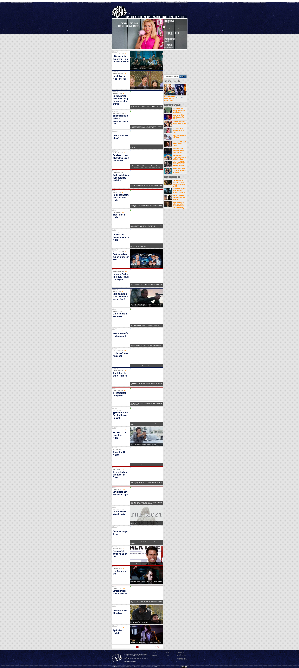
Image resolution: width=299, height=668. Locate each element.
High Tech (178, 25)
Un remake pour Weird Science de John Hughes (120, 493)
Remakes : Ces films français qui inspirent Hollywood (120, 415)
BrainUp (171, 17)
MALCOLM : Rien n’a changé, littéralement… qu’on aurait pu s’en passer (179, 170)
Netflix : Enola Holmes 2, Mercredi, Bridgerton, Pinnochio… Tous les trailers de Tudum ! (169, 99)
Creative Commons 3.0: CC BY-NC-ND (150, 666)
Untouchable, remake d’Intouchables (120, 612)
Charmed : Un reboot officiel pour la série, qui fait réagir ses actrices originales (121, 100)
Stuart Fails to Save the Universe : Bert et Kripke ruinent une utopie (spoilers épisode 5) (179, 183)
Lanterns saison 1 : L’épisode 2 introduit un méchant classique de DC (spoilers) (179, 190)
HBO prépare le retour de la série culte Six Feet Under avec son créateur (121, 59)
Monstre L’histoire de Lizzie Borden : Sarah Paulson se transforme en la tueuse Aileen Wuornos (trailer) (179, 205)
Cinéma (127, 17)
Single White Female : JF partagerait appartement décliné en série (120, 119)
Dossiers (128, 22)
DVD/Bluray (147, 17)
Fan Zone (183, 20)
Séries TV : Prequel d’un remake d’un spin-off (120, 334)
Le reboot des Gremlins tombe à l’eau (120, 354)
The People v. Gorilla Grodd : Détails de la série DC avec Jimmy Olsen (179, 197)
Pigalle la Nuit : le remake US (118, 631)
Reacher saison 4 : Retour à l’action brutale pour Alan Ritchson (179, 117)
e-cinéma (128, 25)
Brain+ (183, 17)
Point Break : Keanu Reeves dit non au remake (119, 435)
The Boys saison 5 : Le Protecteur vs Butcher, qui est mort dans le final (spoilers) (179, 157)
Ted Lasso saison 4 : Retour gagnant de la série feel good (179, 123)
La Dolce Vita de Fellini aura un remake (120, 315)
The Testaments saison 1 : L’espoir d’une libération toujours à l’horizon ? (178, 150)
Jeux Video (164, 17)
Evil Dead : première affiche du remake (119, 513)
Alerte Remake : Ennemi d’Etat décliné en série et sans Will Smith (121, 158)
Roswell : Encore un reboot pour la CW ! (119, 77)
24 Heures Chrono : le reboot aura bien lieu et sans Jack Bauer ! (120, 296)
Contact (179, 661)
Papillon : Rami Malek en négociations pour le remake (121, 197)
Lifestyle (177, 17)
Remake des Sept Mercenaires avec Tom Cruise (120, 554)
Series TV (133, 17)
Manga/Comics (156, 17)
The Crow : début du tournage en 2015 (119, 394)
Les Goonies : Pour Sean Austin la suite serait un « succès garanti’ (121, 277)
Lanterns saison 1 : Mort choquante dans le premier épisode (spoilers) (179, 110)
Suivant (156, 646)
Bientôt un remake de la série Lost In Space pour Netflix (121, 257)
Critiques (128, 20)
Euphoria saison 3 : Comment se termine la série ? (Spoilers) (179, 144)
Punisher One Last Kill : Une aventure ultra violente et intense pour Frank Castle (179, 164)
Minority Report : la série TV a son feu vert (120, 374)
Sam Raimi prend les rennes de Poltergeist (120, 592)
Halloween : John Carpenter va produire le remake (121, 237)
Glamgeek (178, 22)
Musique (140, 17)
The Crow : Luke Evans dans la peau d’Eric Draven (120, 475)
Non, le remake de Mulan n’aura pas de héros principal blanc (121, 178)
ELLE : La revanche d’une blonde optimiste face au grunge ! (178, 130)
